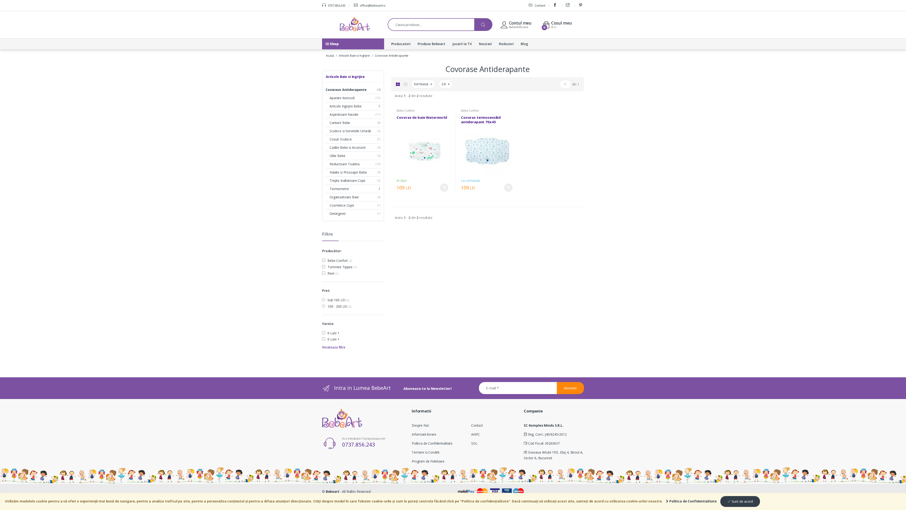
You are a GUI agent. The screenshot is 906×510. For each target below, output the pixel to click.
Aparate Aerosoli (342, 98)
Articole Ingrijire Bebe (346, 106)
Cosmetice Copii (342, 205)
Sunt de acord (742, 501)
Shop (334, 44)
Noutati (485, 44)
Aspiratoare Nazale (344, 114)
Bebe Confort (339, 261)
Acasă (330, 55)
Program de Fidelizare (428, 461)
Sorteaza (421, 83)
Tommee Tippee (342, 267)
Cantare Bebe (340, 122)
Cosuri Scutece (341, 139)
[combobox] (431, 24)
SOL (474, 443)
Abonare (570, 388)
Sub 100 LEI (338, 300)
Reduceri (506, 44)
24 (444, 83)
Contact (539, 5)
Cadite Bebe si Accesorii (347, 147)
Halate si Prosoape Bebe (348, 172)
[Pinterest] (581, 5)
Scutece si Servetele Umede (350, 131)
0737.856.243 (336, 5)
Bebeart (332, 491)
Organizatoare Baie (344, 197)
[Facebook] (555, 5)
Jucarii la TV (462, 44)
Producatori (401, 44)
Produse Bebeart (431, 44)
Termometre (339, 189)
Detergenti (338, 213)
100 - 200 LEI (339, 306)
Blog (524, 44)
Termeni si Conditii (425, 452)
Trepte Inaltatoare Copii (347, 180)
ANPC (475, 434)
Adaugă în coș (444, 187)
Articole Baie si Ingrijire (354, 55)
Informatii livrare (424, 434)
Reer (333, 273)
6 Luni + (333, 333)
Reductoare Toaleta (344, 164)
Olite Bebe (337, 155)
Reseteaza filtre (333, 347)
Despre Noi (420, 425)
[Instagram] (568, 5)
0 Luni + (333, 339)
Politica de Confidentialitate (692, 501)
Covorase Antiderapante (391, 55)
